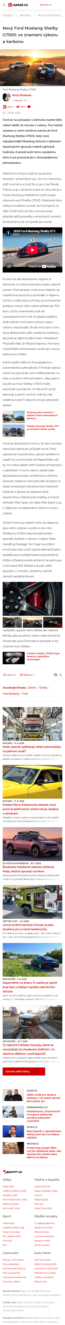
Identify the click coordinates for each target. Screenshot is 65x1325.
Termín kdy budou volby (15, 1199)
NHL (5, 1245)
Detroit (32, 687)
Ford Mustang (11, 693)
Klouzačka (19, 1306)
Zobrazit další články (17, 1071)
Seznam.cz (45, 4)
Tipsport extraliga (11, 1232)
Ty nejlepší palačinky (44, 1223)
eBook (10, 107)
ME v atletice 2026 (12, 1236)
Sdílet (22, 107)
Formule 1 (7, 1240)
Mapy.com (25, 1291)
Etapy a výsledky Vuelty (46, 1191)
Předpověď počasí (41, 1291)
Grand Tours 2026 (43, 1208)
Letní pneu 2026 (42, 1260)
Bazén (20, 1302)
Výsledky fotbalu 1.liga (13, 1227)
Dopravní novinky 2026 (46, 1268)
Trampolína (48, 1302)
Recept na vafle (42, 1240)
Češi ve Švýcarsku (11, 1273)
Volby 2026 (8, 1186)
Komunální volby (11, 1208)
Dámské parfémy (11, 1322)
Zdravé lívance (41, 1232)
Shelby (43, 687)
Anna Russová (21, 95)
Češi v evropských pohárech (47, 1295)
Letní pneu (26, 1322)
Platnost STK (40, 1281)
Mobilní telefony (34, 1318)
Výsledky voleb (10, 1195)
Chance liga (8, 1223)
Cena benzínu (25, 1295)
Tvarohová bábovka (44, 1236)
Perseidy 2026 (10, 1295)
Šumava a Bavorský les (14, 1268)
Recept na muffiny (43, 1227)
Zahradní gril (9, 1310)
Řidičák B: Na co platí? (45, 1273)
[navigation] (4, 4)
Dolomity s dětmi (11, 1281)
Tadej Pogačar (41, 1199)
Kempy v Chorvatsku (13, 1260)
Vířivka (19, 1310)
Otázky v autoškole (43, 1277)
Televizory (52, 1322)
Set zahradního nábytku (37, 1306)
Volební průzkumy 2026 (14, 1191)
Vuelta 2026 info (42, 1186)
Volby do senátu (11, 1204)
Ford (25, 693)
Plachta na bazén (32, 1302)
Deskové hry (39, 1322)
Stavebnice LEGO (51, 1318)
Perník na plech (42, 1245)
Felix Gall (38, 1204)
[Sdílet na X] (60, 675)
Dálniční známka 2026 (45, 1264)
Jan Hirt (38, 1195)
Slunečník (7, 1306)
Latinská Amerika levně (14, 1277)
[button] (32, 67)
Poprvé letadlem (11, 1264)
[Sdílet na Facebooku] (55, 675)
